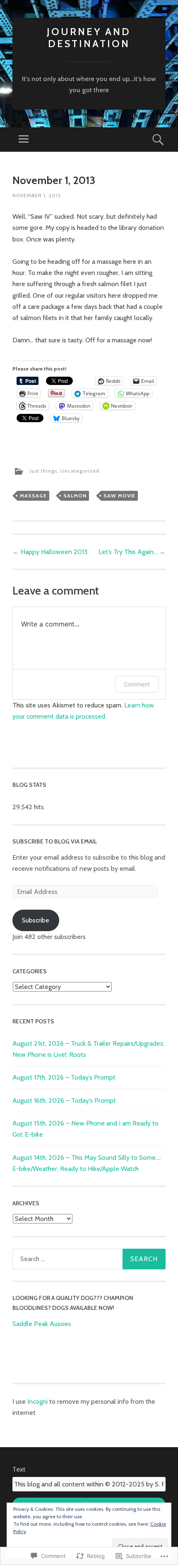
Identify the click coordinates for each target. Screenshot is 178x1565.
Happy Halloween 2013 (49, 552)
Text (19, 1469)
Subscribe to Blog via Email (54, 841)
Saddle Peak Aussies (41, 1324)
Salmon (75, 495)
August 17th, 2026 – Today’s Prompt (63, 1077)
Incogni (38, 1401)
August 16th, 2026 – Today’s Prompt (64, 1100)
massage (33, 495)
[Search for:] (89, 1259)
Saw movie (119, 495)
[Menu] (23, 139)
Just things (43, 471)
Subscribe (35, 920)
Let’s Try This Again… (132, 552)
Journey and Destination (89, 38)
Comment (137, 684)
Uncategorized (79, 471)
